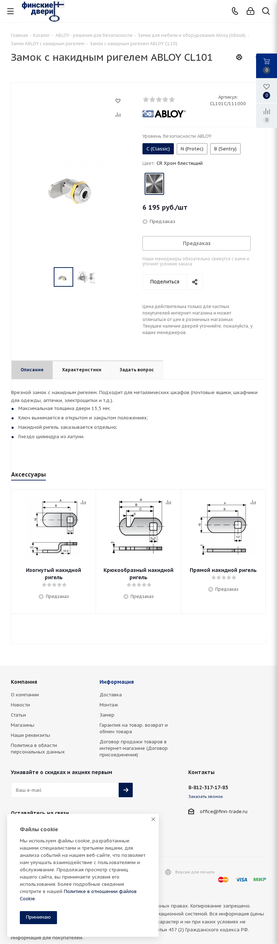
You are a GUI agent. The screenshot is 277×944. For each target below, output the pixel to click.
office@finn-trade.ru (223, 811)
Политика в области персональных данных (38, 748)
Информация (117, 682)
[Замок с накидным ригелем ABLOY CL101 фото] (74, 183)
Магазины (22, 725)
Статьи (18, 715)
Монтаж (109, 705)
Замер (107, 715)
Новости (20, 705)
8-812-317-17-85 (208, 787)
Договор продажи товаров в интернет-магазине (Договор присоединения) (134, 748)
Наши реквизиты (30, 735)
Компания (24, 682)
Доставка (111, 695)
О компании (25, 695)
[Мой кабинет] (250, 11)
